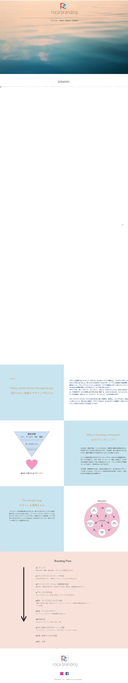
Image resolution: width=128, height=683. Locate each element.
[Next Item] (122, 225)
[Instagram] (61, 673)
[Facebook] (67, 673)
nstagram (63, 81)
